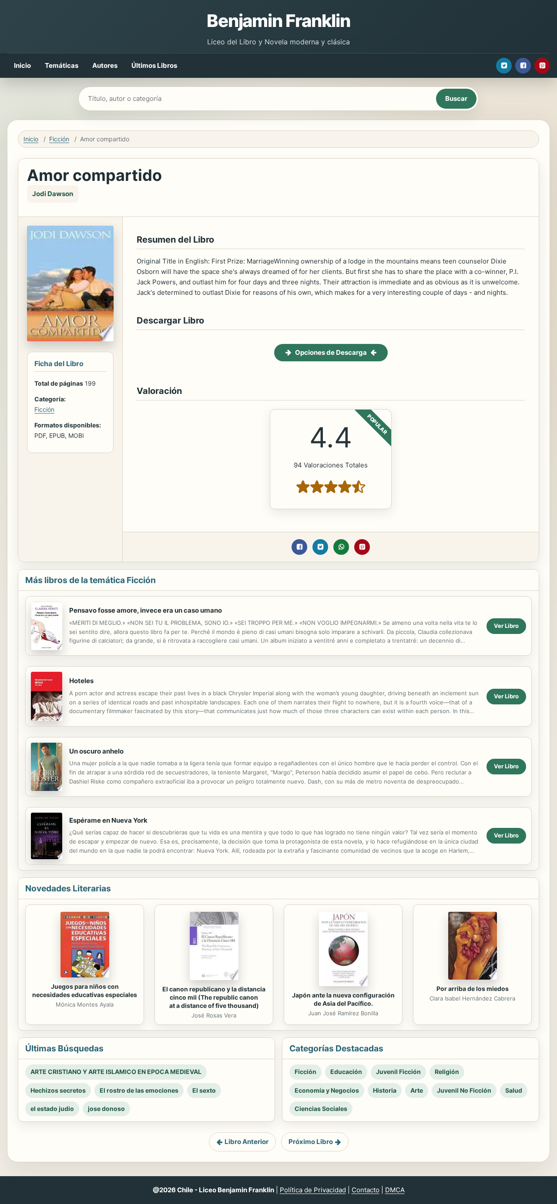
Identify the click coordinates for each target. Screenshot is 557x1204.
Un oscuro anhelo (96, 751)
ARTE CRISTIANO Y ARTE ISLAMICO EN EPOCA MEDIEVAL (115, 1071)
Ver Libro (506, 625)
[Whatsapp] (341, 547)
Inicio (22, 65)
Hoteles (81, 681)
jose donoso (106, 1108)
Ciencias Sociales (321, 1108)
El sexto (204, 1090)
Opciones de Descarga (331, 352)
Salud (513, 1090)
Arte (416, 1090)
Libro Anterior (246, 1141)
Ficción (59, 139)
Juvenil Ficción (398, 1071)
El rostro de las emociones (139, 1090)
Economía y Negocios (327, 1090)
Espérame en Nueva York (108, 820)
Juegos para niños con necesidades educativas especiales (84, 990)
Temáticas (61, 65)
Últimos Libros (154, 65)
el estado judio (52, 1108)
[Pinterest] (542, 65)
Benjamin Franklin (278, 20)
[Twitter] (504, 65)
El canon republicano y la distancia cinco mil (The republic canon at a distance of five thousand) (213, 997)
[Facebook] (523, 65)
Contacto (365, 1190)
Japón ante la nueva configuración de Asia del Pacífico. (343, 999)
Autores (104, 65)
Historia (384, 1090)
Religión (447, 1071)
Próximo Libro (311, 1141)
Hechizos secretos (58, 1090)
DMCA (395, 1190)
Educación (346, 1071)
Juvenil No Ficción (464, 1090)
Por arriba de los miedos (472, 988)
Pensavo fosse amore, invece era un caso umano (145, 610)
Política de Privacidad (313, 1190)
